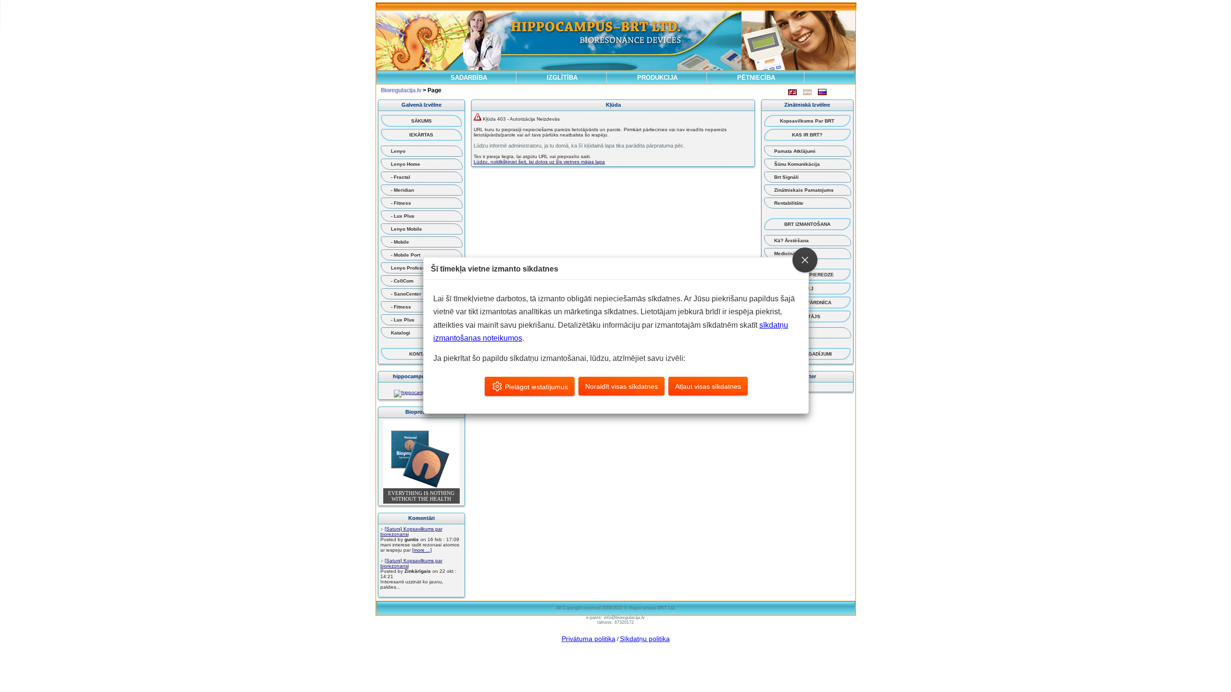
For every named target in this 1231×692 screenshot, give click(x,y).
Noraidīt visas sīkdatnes (621, 386)
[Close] (804, 259)
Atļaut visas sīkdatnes (708, 386)
